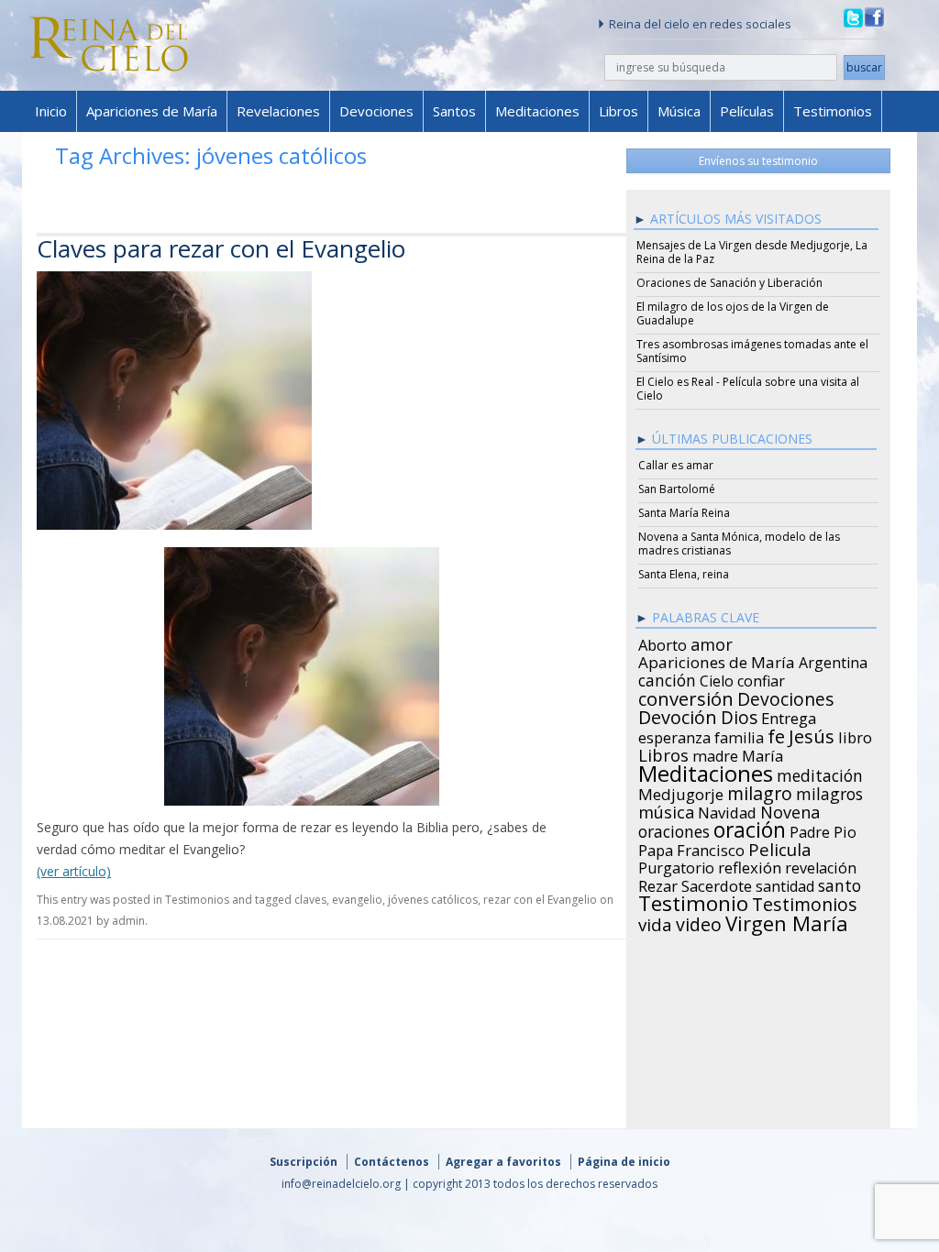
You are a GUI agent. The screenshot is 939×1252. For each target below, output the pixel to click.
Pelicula (780, 847)
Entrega (789, 715)
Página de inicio (624, 1162)
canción (667, 677)
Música (679, 111)
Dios (739, 715)
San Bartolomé (676, 489)
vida (655, 922)
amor (711, 641)
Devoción (677, 715)
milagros (829, 791)
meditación (820, 772)
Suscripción (303, 1162)
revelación (820, 865)
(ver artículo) (74, 871)
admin (128, 920)
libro (855, 735)
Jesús (811, 733)
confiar (761, 678)
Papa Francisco (691, 847)
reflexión (749, 865)
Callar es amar (675, 465)
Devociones (376, 111)
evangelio (357, 899)
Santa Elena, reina (683, 574)
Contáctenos (391, 1162)
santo (839, 882)
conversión (686, 695)
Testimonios (832, 111)
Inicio (51, 111)
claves (310, 899)
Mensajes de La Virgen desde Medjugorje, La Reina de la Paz (751, 252)
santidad (785, 883)
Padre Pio (823, 829)
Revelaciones (278, 111)
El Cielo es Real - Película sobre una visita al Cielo (747, 388)
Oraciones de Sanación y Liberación (729, 283)
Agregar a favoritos (503, 1162)
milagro (759, 791)
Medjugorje (681, 792)
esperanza (674, 735)
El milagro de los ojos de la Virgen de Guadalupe (732, 313)
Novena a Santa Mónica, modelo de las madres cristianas (739, 543)
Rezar (658, 883)
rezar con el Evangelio (540, 899)
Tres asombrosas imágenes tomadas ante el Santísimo (752, 351)
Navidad (727, 810)
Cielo (717, 678)
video (699, 922)
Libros (618, 111)
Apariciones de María (151, 111)
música (666, 809)
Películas (747, 111)
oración (749, 827)
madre (715, 753)
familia (739, 735)
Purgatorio (676, 865)
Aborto (662, 642)
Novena (790, 809)
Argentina (833, 660)
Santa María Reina (684, 513)
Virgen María (786, 920)
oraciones (674, 828)
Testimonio (693, 901)
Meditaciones (537, 111)
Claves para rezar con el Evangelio (221, 248)
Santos (454, 111)
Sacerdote (716, 883)
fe (776, 734)
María (762, 753)
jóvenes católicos (433, 899)
